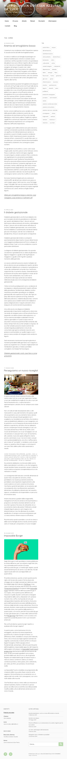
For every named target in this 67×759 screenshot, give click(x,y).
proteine (45, 97)
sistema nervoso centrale (50, 110)
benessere (46, 60)
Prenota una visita (9, 712)
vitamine (45, 123)
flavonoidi (45, 75)
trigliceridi (45, 116)
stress (53, 113)
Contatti (7, 26)
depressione (46, 69)
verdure (45, 119)
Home (7, 21)
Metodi (32, 21)
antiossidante (47, 57)
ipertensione (52, 85)
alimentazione (47, 50)
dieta (44, 72)
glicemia (58, 75)
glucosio (45, 79)
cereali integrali (47, 66)
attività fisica (56, 57)
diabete (54, 69)
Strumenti (41, 21)
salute (44, 101)
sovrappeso (46, 113)
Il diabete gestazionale (15, 212)
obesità (51, 88)
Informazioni (52, 21)
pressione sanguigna (49, 94)
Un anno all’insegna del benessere (38, 729)
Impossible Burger (13, 535)
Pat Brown (27, 584)
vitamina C (52, 119)
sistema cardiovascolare (50, 104)
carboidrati (46, 63)
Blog (15, 26)
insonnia (55, 82)
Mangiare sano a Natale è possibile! (39, 734)
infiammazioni (47, 82)
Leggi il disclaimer (33, 755)
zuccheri (52, 123)
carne (53, 63)
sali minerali (53, 97)
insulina (45, 85)
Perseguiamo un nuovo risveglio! (21, 370)
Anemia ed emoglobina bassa (19, 45)
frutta (52, 75)
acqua (53, 47)
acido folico (46, 47)
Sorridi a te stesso (34, 718)
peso (56, 88)
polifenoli (45, 91)
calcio (52, 60)
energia (50, 72)
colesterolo (57, 66)
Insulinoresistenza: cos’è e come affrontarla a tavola (44, 713)
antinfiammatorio (48, 53)
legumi (44, 88)
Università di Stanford (11, 588)
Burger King (11, 616)
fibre (56, 72)
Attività (24, 21)
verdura (53, 116)
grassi (51, 79)
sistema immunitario (48, 107)
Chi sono (15, 21)
